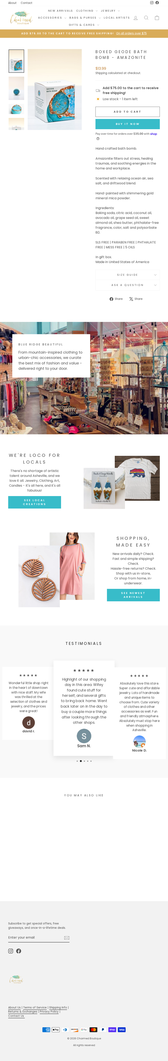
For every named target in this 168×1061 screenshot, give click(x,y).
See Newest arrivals (133, 595)
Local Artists (117, 18)
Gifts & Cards (82, 25)
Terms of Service (35, 1007)
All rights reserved (84, 1045)
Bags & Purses (83, 18)
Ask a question (127, 285)
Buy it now (128, 124)
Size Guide (127, 275)
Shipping (101, 73)
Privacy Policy (49, 1012)
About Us (14, 1007)
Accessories (50, 18)
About (12, 3)
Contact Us (16, 1016)
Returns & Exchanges (22, 1012)
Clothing (85, 11)
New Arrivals (60, 11)
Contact (26, 3)
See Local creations (34, 502)
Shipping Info (58, 1007)
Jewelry (109, 11)
